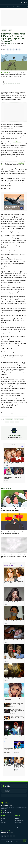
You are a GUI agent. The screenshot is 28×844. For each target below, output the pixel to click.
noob (7, 422)
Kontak (2, 824)
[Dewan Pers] (7, 833)
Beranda (4, 30)
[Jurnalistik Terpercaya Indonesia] (11, 833)
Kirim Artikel (3, 822)
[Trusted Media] (2, 833)
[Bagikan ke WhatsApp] (8, 49)
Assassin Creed (9, 419)
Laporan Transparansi (19, 824)
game (21, 419)
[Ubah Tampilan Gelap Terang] (24, 840)
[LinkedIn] (14, 836)
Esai (3, 6)
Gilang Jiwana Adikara (14, 435)
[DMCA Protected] (4, 832)
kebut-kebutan (17, 142)
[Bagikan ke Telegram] (13, 49)
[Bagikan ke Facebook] (16, 49)
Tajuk (13, 6)
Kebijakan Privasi (18, 822)
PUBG (17, 422)
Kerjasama (17, 818)
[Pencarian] (24, 2)
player (12, 422)
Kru (2, 820)
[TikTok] (8, 836)
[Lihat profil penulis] (14, 433)
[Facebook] (11, 836)
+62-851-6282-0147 (7, 812)
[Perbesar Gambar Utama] (14, 70)
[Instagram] (2, 836)
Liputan (7, 6)
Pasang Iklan (17, 827)
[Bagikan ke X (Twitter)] (19, 49)
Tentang (3, 818)
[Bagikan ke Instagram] (11, 49)
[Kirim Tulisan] (22, 2)
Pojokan (18, 6)
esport (16, 419)
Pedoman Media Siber (19, 820)
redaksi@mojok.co (6, 810)
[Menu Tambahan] (26, 2)
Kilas (23, 6)
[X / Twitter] (5, 836)
